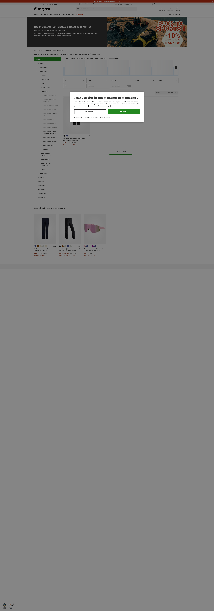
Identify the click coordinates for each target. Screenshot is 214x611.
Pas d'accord (90, 112)
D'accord (123, 112)
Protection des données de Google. (99, 106)
